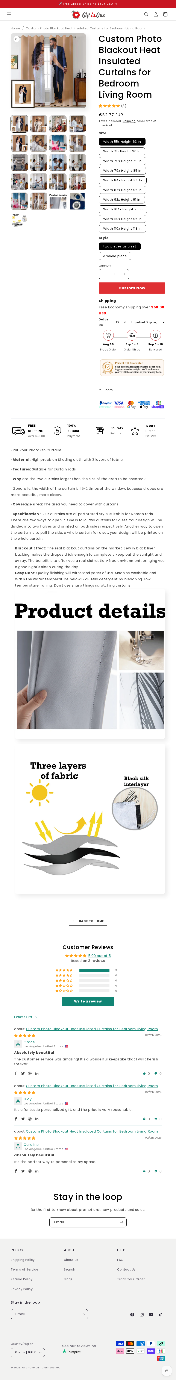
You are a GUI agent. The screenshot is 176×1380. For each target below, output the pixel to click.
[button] (9, 14)
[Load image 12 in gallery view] (77, 162)
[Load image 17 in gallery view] (19, 201)
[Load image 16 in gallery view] (77, 181)
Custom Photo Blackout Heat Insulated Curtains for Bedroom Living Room (85, 28)
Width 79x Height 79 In (122, 161)
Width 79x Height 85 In (122, 170)
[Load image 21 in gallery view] (19, 220)
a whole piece (115, 256)
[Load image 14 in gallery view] (38, 181)
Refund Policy (22, 1279)
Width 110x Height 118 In (122, 228)
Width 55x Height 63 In (122, 142)
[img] (24, 1035)
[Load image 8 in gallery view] (77, 143)
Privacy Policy (22, 1289)
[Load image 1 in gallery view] (19, 123)
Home (15, 28)
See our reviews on (79, 1346)
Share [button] (108, 390)
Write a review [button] (88, 1001)
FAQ (120, 1260)
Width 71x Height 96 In (122, 151)
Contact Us (126, 1269)
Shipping (129, 121)
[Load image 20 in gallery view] (77, 201)
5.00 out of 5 (99, 955)
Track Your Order (131, 1279)
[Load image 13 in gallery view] (19, 181)
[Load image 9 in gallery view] (19, 162)
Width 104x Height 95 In (123, 209)
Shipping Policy (23, 1260)
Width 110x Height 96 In (122, 219)
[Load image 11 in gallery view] (58, 162)
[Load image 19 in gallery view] (58, 201)
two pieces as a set (119, 246)
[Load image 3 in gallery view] (58, 123)
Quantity (105, 266)
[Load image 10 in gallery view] (38, 162)
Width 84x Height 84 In (122, 180)
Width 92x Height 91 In (121, 199)
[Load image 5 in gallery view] (19, 143)
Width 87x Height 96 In (122, 190)
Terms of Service (24, 1269)
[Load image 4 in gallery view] (77, 123)
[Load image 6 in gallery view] (38, 143)
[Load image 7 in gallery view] (58, 143)
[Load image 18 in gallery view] (38, 201)
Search (69, 1269)
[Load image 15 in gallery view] (58, 181)
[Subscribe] (121, 1222)
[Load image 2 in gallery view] (38, 123)
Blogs (68, 1279)
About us (71, 1260)
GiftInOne (28, 1367)
